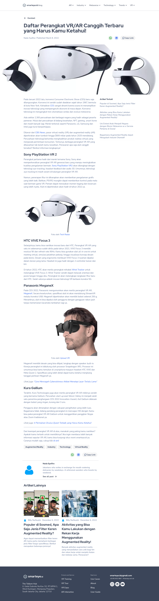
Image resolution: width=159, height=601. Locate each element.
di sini (56, 440)
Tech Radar (65, 234)
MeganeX (28, 293)
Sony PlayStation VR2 (62, 165)
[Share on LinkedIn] (116, 38)
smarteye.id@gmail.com (121, 575)
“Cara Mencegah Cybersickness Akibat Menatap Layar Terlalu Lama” (65, 381)
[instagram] (112, 584)
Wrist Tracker (78, 269)
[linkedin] (117, 584)
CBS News (40, 132)
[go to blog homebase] (33, 5)
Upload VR (65, 358)
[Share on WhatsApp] (110, 38)
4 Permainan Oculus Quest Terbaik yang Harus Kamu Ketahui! (62, 423)
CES (52, 105)
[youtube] (122, 584)
